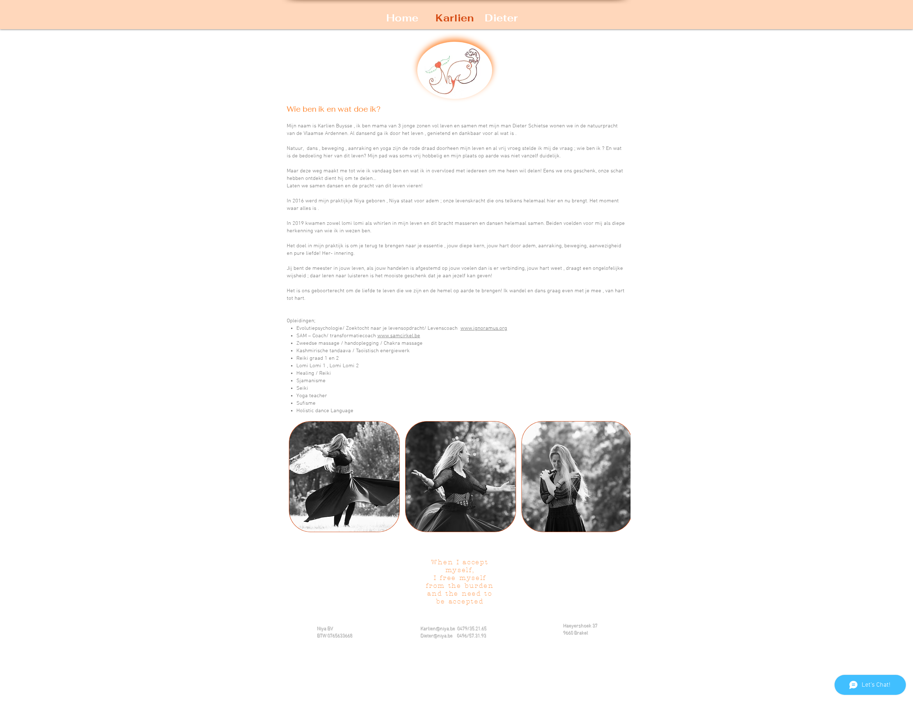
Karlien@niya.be (438, 629)
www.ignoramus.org (483, 328)
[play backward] (298, 476)
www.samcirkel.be (398, 336)
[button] (344, 476)
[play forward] (622, 476)
